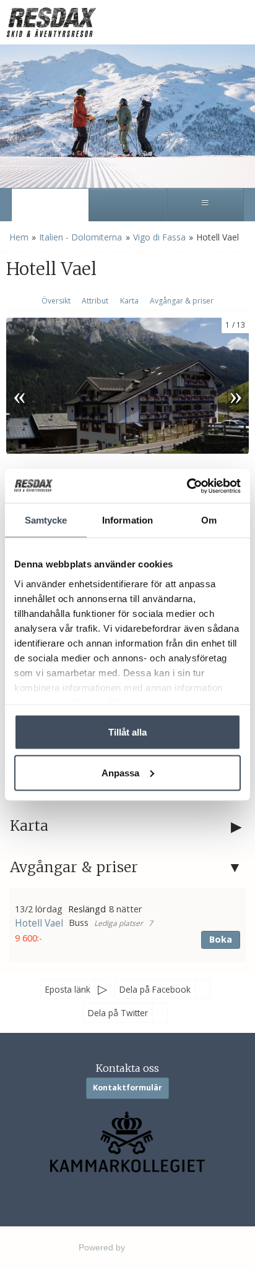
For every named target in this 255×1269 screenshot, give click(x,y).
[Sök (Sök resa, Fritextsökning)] (127, 204)
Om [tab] (209, 520)
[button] (127, 925)
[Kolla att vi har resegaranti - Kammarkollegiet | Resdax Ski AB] (128, 1141)
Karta (129, 300)
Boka (220, 939)
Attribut (95, 300)
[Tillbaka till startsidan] (52, 22)
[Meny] (205, 204)
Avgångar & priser (182, 300)
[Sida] (50, 204)
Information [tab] (127, 520)
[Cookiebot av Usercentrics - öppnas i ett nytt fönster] (186, 486)
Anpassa (120, 772)
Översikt (56, 300)
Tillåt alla (127, 732)
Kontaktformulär (127, 1087)
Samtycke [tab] (46, 520)
